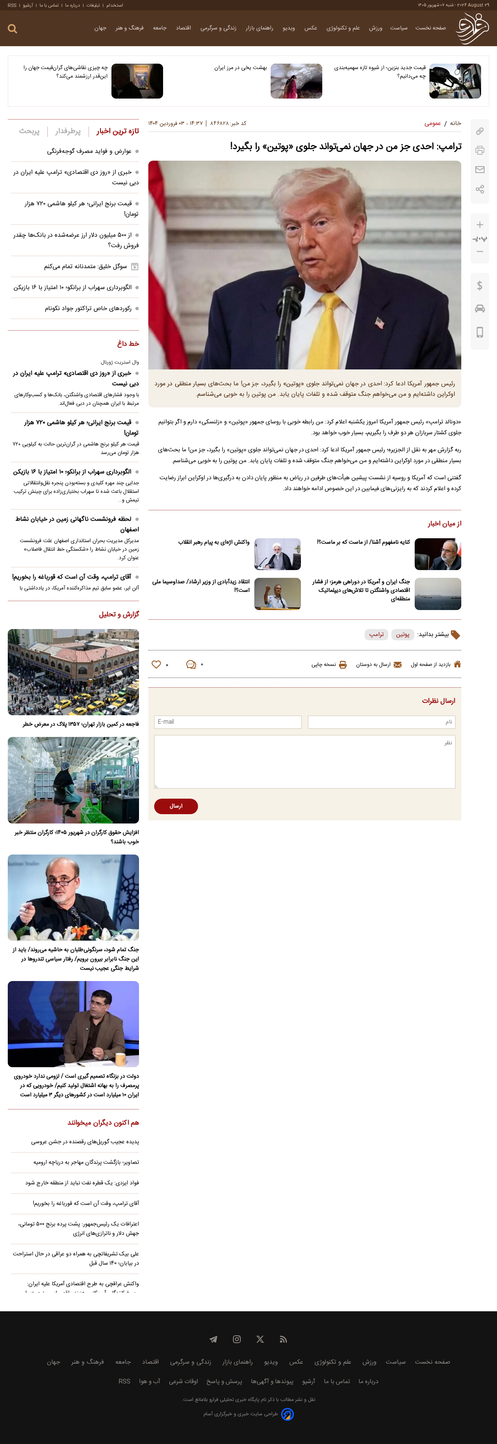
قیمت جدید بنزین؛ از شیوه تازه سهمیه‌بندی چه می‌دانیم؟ (380, 72)
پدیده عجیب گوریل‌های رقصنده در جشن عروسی (85, 1142)
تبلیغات (93, 5)
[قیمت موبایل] (480, 334)
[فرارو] (472, 28)
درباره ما (72, 5)
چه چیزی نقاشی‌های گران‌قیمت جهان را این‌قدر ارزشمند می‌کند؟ (65, 72)
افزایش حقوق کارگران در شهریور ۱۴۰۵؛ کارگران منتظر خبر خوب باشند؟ (77, 837)
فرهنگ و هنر (130, 28)
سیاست (399, 28)
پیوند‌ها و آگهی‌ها (272, 1382)
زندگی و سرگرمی (219, 28)
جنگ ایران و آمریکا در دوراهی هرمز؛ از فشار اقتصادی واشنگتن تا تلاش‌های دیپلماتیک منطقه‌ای (361, 590)
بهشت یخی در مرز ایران (240, 68)
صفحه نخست (430, 28)
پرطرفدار (68, 131)
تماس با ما (49, 5)
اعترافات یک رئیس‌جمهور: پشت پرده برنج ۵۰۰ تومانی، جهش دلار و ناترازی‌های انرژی (78, 1229)
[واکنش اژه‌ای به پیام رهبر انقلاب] (277, 554)
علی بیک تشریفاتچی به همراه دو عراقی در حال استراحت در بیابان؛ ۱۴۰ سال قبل (76, 1259)
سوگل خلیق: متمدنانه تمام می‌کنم (85, 267)
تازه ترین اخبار (118, 131)
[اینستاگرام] (237, 1339)
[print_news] (480, 150)
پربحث (29, 131)
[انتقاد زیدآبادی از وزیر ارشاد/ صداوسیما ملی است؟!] (277, 594)
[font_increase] (479, 225)
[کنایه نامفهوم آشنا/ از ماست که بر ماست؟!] (438, 554)
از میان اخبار (444, 524)
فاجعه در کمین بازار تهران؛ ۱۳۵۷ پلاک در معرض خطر (81, 724)
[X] (260, 1339)
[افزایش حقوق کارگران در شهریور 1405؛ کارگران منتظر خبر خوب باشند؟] (73, 780)
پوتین (403, 635)
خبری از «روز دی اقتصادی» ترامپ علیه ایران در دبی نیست (76, 378)
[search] (12, 29)
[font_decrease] (479, 251)
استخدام (114, 5)
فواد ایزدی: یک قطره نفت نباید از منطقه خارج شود (82, 1183)
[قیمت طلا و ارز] (480, 288)
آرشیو (28, 5)
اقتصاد (184, 28)
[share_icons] (480, 189)
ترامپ (376, 635)
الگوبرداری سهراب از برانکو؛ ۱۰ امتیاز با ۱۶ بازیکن (73, 288)
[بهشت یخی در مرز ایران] (296, 81)
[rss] (283, 1339)
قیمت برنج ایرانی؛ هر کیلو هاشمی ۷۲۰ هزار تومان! (81, 428)
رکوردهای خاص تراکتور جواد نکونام (88, 308)
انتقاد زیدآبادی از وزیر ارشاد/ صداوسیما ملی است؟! (201, 586)
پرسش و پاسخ (224, 1382)
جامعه (160, 28)
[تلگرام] (213, 1339)
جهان (101, 28)
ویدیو (290, 28)
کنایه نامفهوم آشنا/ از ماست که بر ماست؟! (363, 542)
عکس (311, 28)
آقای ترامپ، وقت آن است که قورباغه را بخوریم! (71, 577)
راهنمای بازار (260, 28)
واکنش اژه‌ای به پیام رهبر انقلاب (214, 542)
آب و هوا (149, 1382)
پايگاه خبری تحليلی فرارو (233, 1400)
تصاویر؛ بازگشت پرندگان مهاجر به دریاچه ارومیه (86, 1162)
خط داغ (128, 344)
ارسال (176, 806)
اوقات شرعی (183, 1382)
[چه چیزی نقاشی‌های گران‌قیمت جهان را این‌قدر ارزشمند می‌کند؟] (137, 81)
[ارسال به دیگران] (480, 170)
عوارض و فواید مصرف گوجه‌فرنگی (89, 151)
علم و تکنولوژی (344, 28)
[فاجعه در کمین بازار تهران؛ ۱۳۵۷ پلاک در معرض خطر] (73, 672)
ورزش (375, 28)
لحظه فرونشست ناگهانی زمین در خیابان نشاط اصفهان (77, 524)
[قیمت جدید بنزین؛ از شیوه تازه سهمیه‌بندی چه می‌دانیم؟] (455, 81)
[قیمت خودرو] (480, 310)
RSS (12, 5)
